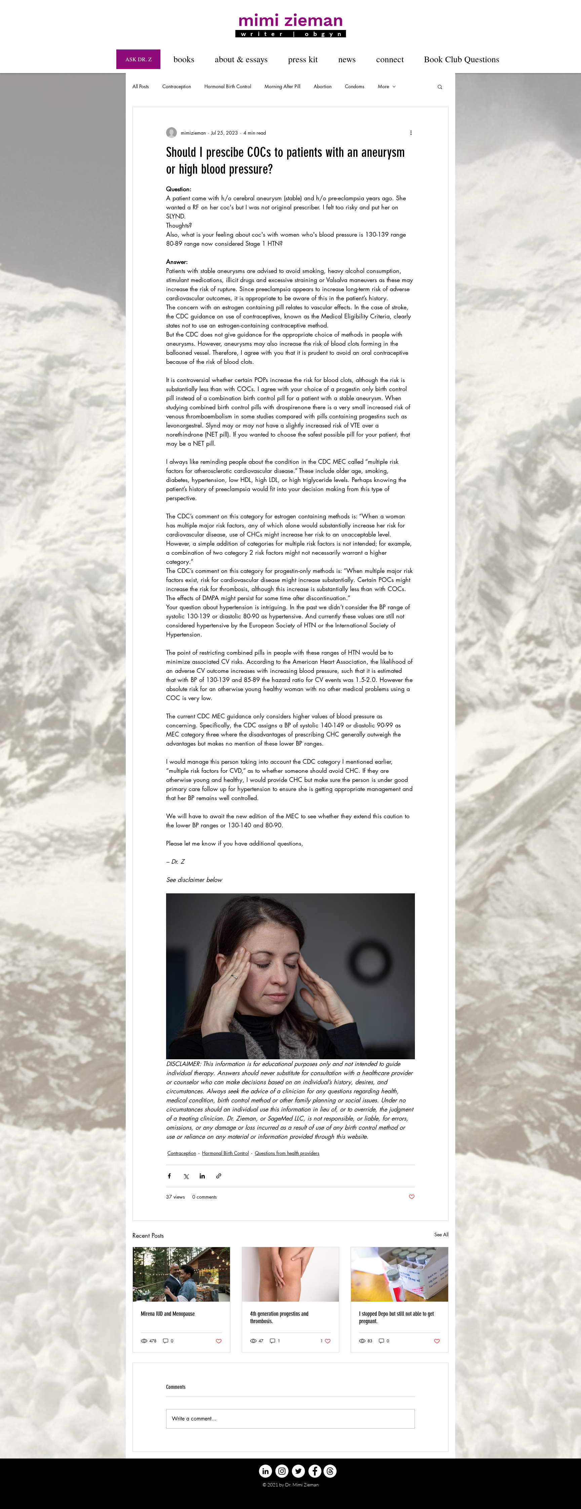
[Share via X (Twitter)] (186, 1176)
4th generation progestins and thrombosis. (279, 1317)
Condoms (354, 86)
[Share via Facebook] (169, 1176)
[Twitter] (298, 1471)
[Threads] (330, 1471)
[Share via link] (219, 1176)
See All (441, 1234)
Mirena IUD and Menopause (168, 1313)
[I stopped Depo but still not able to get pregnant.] (399, 1274)
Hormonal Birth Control (227, 86)
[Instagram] (281, 1471)
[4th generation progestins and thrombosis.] (290, 1274)
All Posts (140, 86)
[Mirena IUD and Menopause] (181, 1274)
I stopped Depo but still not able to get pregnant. (396, 1317)
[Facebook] (314, 1471)
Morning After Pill (282, 86)
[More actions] (411, 133)
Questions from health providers (287, 1153)
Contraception (176, 86)
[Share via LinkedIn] (202, 1176)
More (383, 86)
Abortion (323, 86)
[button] (183, 59)
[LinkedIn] (265, 1471)
